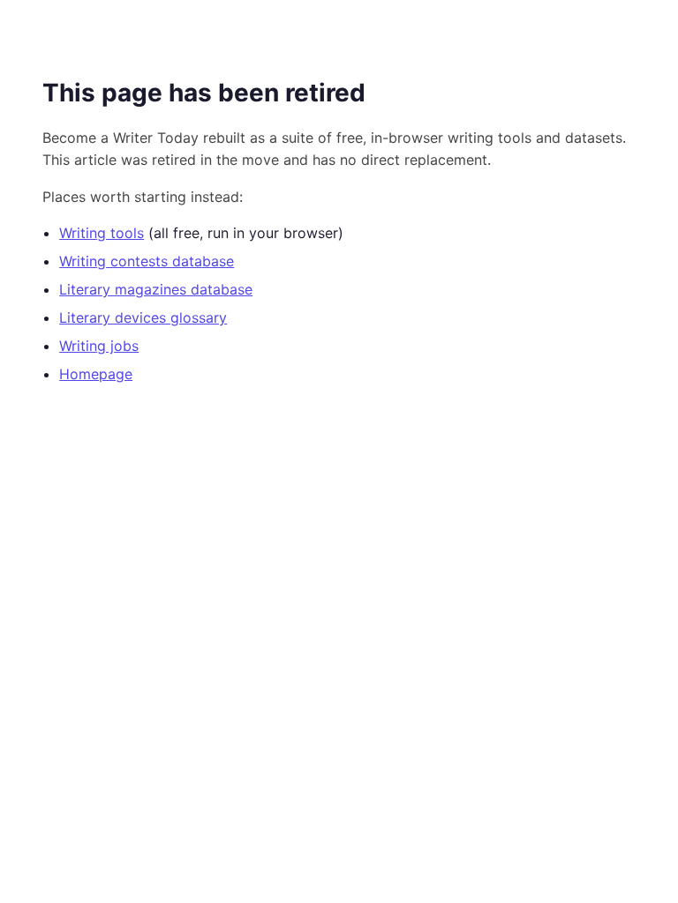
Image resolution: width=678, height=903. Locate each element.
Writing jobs (99, 345)
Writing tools (101, 233)
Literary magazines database (155, 289)
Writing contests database (146, 261)
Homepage (95, 374)
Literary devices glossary (143, 317)
